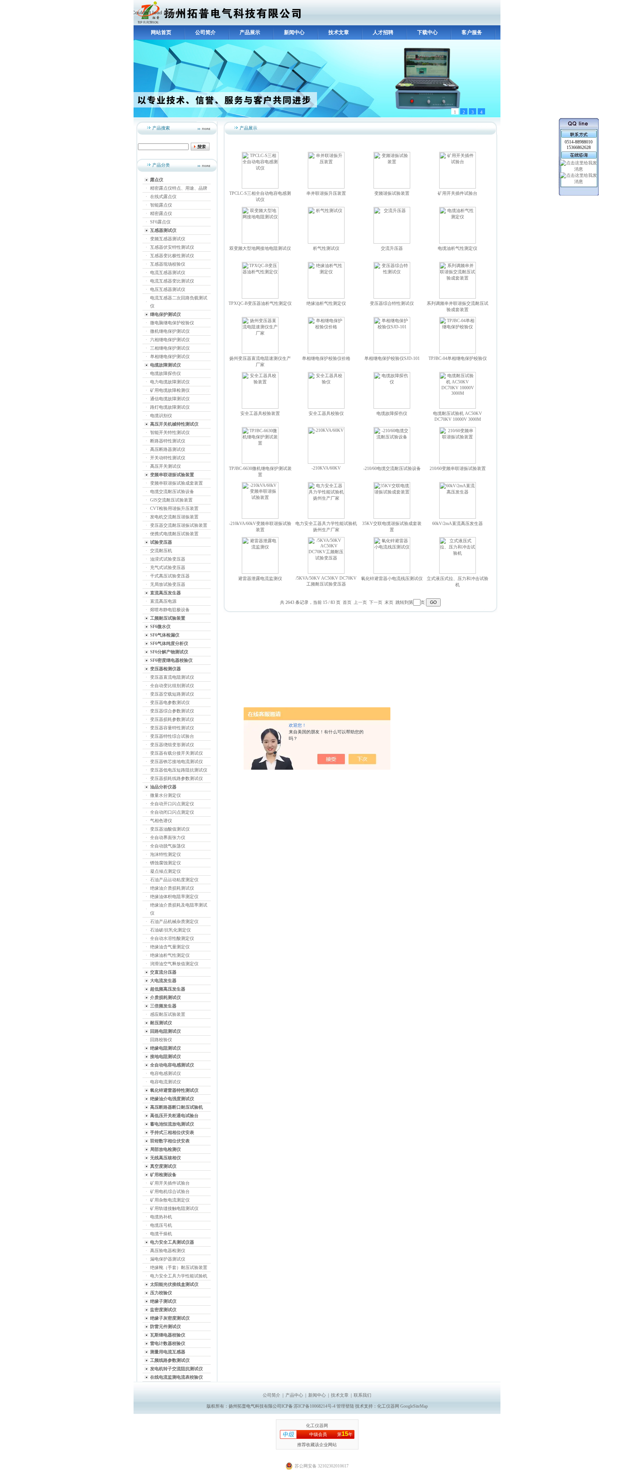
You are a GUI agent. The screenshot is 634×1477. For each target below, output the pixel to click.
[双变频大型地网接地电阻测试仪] (260, 242)
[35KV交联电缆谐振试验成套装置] (392, 517)
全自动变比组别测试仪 (172, 685)
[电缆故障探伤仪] (392, 407)
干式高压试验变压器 (170, 576)
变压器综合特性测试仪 (392, 303)
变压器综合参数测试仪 (172, 711)
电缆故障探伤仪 (165, 373)
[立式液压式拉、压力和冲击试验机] (457, 572)
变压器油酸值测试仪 (170, 829)
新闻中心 (294, 32)
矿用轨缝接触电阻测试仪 (174, 1208)
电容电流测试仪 (165, 1081)
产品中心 (294, 1395)
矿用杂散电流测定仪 (170, 1200)
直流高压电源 (163, 601)
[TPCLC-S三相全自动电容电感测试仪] (260, 187)
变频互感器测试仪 (167, 238)
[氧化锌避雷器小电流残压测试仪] (392, 572)
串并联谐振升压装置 (326, 193)
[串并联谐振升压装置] (326, 187)
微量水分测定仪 (165, 795)
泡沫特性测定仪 (165, 854)
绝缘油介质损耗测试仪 (172, 888)
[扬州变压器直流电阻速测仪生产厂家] (260, 352)
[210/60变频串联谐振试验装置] (457, 462)
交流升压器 (392, 248)
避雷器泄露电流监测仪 (260, 578)
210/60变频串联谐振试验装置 (458, 468)
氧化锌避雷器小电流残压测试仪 (392, 578)
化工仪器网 (388, 1406)
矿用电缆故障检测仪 (170, 390)
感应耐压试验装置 (167, 1014)
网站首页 (161, 32)
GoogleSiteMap (414, 1406)
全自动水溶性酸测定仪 (172, 938)
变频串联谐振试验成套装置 (176, 483)
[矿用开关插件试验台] (457, 187)
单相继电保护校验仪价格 (326, 358)
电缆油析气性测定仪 (457, 248)
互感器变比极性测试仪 (172, 255)
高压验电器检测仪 (167, 1250)
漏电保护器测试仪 (167, 1259)
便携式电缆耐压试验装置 (174, 533)
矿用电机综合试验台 (170, 1191)
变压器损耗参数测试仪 (172, 719)
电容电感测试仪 (165, 1073)
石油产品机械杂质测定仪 (174, 921)
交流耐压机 (161, 550)
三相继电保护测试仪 (170, 348)
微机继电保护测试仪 (170, 331)
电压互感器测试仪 (167, 289)
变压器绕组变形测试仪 (172, 744)
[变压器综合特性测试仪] (392, 297)
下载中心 (427, 32)
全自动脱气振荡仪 (167, 846)
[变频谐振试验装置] (392, 187)
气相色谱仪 (161, 820)
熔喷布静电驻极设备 (170, 609)
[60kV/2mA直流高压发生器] (457, 517)
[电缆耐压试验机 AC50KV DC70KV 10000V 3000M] (457, 407)
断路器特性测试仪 (167, 441)
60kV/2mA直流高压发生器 (457, 523)
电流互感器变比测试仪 (172, 281)
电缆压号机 (161, 1225)
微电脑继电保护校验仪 (172, 322)
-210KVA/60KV (326, 468)
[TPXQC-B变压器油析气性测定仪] (260, 297)
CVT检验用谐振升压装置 (174, 508)
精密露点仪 (161, 213)
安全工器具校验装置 (260, 413)
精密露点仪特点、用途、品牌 (178, 188)
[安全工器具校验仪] (326, 407)
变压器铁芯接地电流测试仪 (176, 761)
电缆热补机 (161, 1216)
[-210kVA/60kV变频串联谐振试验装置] (260, 517)
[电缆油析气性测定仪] (457, 242)
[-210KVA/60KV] (326, 462)
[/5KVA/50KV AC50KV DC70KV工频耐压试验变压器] (326, 572)
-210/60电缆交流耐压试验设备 (392, 468)
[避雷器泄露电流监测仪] (260, 572)
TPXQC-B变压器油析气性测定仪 (260, 303)
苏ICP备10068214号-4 (315, 1406)
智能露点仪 (161, 205)
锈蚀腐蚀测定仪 (165, 862)
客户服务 (472, 32)
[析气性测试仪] (326, 242)
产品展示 (250, 32)
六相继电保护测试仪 (170, 339)
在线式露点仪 (163, 196)
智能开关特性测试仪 (170, 432)
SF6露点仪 (160, 222)
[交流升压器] (392, 242)
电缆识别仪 (161, 415)
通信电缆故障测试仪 (170, 398)
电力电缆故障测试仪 (170, 381)
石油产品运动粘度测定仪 (174, 879)
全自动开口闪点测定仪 (172, 803)
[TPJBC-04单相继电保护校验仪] (457, 352)
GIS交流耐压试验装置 (171, 500)
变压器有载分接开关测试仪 (176, 753)
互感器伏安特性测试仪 (172, 247)
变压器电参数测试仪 (170, 702)
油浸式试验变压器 (167, 559)
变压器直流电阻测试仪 (172, 677)
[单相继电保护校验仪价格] (326, 352)
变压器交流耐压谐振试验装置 (178, 525)
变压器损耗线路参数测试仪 (176, 778)
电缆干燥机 (161, 1233)
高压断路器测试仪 (167, 449)
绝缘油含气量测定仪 (170, 946)
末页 (389, 602)
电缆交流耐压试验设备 (172, 491)
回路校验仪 (161, 1039)
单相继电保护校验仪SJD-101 (392, 358)
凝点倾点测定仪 (165, 871)
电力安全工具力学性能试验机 (178, 1276)
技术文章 (338, 32)
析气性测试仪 (326, 248)
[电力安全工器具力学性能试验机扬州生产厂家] (326, 517)
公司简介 (205, 32)
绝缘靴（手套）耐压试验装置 (178, 1267)
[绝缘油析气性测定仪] (326, 297)
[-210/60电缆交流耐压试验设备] (392, 462)
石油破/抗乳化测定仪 (170, 930)
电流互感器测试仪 (167, 272)
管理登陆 (345, 1406)
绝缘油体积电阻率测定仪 (174, 896)
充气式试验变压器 (167, 567)
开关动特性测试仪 (167, 457)
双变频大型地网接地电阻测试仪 (260, 248)
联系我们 (362, 1395)
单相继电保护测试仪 (170, 356)
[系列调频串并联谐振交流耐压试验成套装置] (457, 297)
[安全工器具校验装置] (260, 407)
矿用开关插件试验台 (170, 1183)
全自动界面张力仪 (167, 837)
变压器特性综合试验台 (172, 736)
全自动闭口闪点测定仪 (172, 812)
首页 (347, 602)
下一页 (375, 602)
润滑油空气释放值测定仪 (174, 963)
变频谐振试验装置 (391, 193)
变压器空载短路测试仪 (172, 694)
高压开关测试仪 (165, 466)
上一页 (360, 602)
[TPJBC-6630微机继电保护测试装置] (260, 462)
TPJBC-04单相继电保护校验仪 (458, 358)
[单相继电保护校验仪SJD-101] (392, 352)
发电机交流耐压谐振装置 (174, 516)
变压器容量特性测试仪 (172, 727)
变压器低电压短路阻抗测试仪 (178, 770)
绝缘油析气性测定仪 (170, 955)
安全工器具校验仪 (326, 413)
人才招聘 (383, 32)
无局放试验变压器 (167, 584)
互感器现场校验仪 (167, 264)
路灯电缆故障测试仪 (170, 407)
